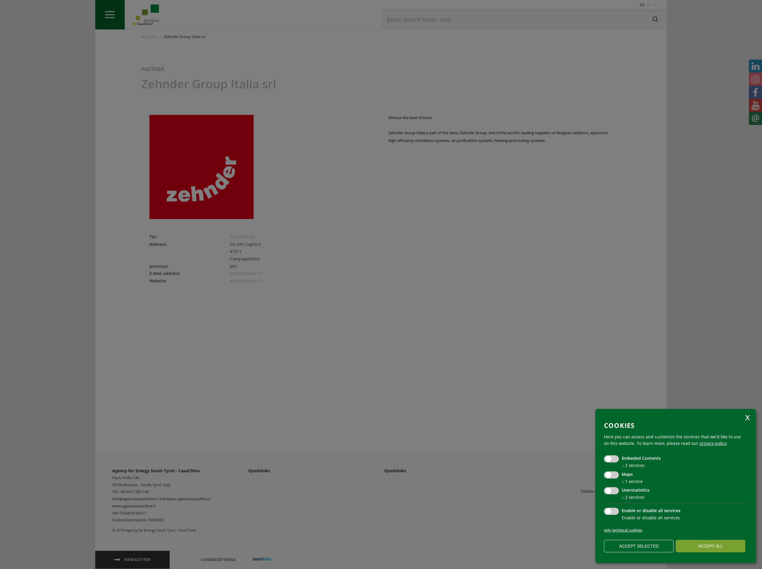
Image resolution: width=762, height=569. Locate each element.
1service (632, 481)
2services (633, 465)
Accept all (710, 546)
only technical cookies (623, 530)
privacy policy (713, 443)
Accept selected (639, 546)
